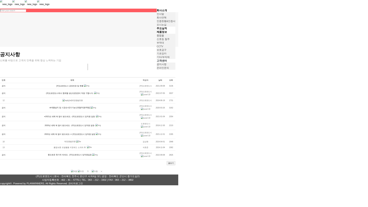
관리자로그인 (75, 183)
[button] (145, 92)
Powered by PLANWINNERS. (29, 183)
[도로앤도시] (24, 4)
